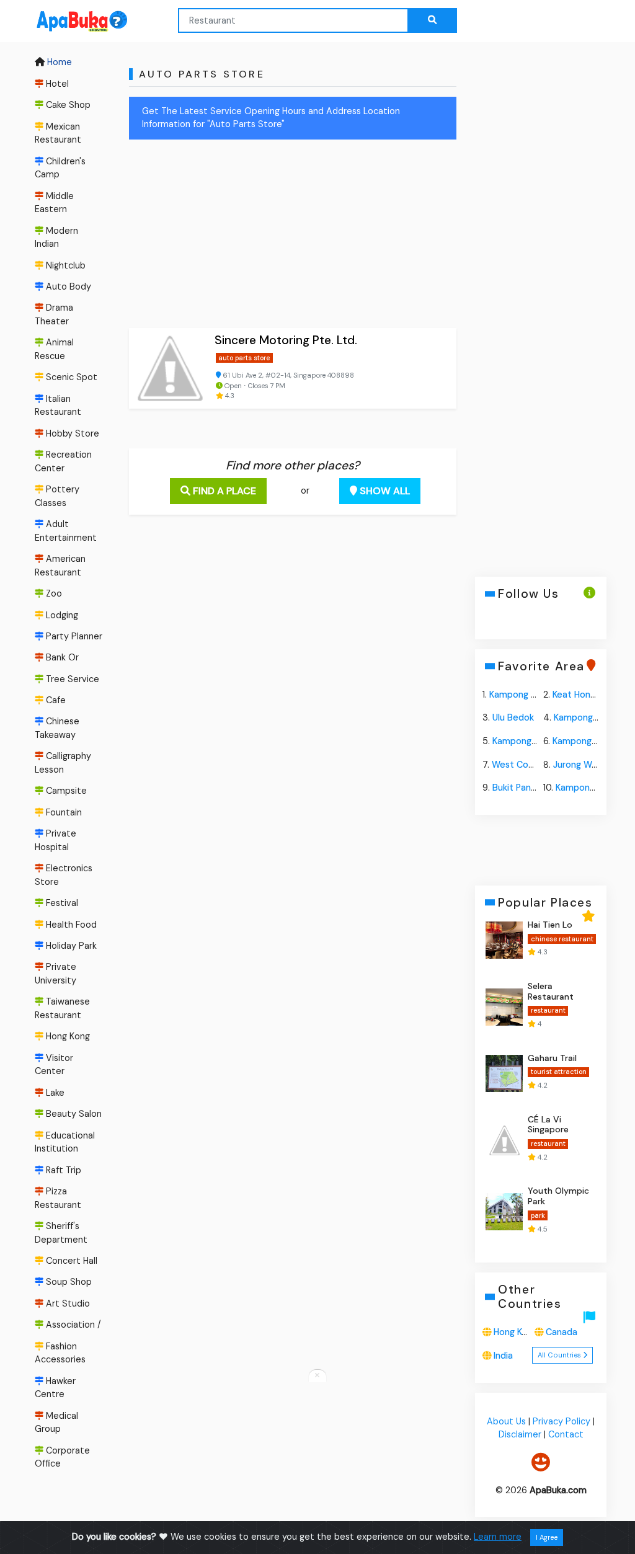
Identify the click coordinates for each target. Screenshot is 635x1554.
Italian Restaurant (58, 405)
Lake (53, 1092)
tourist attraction (558, 1071)
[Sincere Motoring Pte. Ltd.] (169, 368)
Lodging (60, 615)
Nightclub (64, 265)
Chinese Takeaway (57, 728)
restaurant (547, 1010)
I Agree (546, 1537)
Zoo (52, 593)
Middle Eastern (54, 202)
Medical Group (56, 1422)
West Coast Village (532, 764)
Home (58, 62)
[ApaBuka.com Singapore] (66, 21)
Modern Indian (56, 237)
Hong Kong (66, 1036)
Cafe (54, 700)
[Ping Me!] (540, 1462)
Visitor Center (54, 1064)
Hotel (56, 83)
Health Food (70, 924)
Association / (72, 1324)
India (503, 1355)
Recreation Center (63, 461)
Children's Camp (60, 168)
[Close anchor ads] (317, 1376)
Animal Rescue (54, 349)
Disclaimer (519, 1434)
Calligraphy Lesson (63, 763)
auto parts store (244, 357)
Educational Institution (65, 1142)
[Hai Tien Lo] (504, 940)
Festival (60, 902)
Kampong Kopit (585, 717)
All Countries (560, 1355)
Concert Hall (70, 1260)
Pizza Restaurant (58, 1198)
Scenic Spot (70, 377)
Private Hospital (55, 840)
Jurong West (579, 764)
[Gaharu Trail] (504, 1073)
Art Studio (66, 1303)
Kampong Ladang (588, 741)
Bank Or (61, 657)
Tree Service (71, 679)
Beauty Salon (72, 1113)
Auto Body (67, 286)
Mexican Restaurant (58, 133)
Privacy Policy (561, 1420)
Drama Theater (54, 314)
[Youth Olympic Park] (504, 1211)
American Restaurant (60, 565)
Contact (565, 1434)
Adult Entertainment (66, 530)
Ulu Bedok (513, 717)
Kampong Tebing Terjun (538, 693)
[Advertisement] (292, 236)
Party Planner (72, 636)
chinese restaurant (561, 938)
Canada (561, 1332)
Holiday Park (70, 945)
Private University (55, 974)
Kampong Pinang (590, 787)
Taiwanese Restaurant (62, 1009)
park (537, 1215)
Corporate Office (62, 1457)
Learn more (498, 1536)
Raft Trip (62, 1170)
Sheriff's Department (61, 1232)
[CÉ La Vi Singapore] (504, 1139)
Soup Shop (67, 1282)
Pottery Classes (57, 496)
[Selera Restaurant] (504, 1006)
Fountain (62, 812)
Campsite (65, 791)
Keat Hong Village (589, 693)
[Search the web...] (432, 20)
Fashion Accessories (60, 1353)
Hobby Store (71, 433)
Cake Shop (67, 104)
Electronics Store (63, 875)
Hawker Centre (55, 1387)
